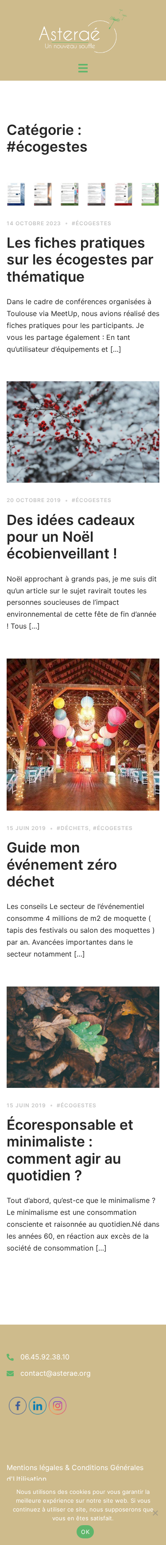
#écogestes (92, 223)
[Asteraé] (83, 30)
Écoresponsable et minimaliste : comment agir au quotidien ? (70, 1150)
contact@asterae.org (55, 1373)
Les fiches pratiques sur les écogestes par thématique (80, 259)
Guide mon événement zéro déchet (62, 864)
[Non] (155, 1512)
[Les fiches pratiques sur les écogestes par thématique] (83, 194)
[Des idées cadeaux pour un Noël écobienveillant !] (83, 432)
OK (85, 1531)
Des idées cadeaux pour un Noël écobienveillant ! (71, 536)
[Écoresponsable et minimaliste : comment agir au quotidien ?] (83, 1037)
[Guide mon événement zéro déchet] (83, 735)
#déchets (73, 828)
